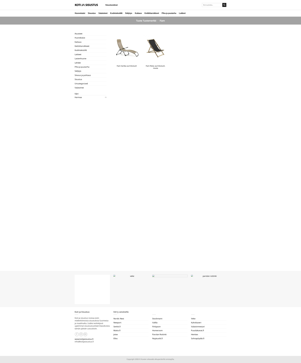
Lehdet (78, 62)
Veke (193, 318)
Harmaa (78, 97)
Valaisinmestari (198, 326)
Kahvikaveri (196, 322)
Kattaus (138, 13)
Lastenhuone (80, 58)
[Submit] (224, 5)
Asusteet (78, 33)
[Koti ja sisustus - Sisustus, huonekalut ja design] (86, 5)
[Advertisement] (90, 183)
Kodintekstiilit (116, 13)
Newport (117, 322)
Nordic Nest (118, 318)
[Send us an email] (85, 334)
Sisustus (92, 13)
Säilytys (128, 13)
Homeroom (157, 330)
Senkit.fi (117, 326)
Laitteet (182, 13)
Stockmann (157, 318)
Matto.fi (117, 330)
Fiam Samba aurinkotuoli (127, 66)
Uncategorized (81, 83)
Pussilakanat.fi (197, 330)
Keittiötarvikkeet (152, 13)
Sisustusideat (111, 5)
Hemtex (194, 334)
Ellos (115, 338)
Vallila (154, 322)
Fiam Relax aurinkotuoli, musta (155, 67)
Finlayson (156, 326)
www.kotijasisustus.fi (84, 339)
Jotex (115, 334)
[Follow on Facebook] (77, 334)
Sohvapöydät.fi (197, 338)
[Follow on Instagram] (81, 334)
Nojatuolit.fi (157, 338)
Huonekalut (80, 13)
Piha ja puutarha (169, 13)
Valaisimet (102, 13)
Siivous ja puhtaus (83, 75)
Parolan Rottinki (159, 334)
